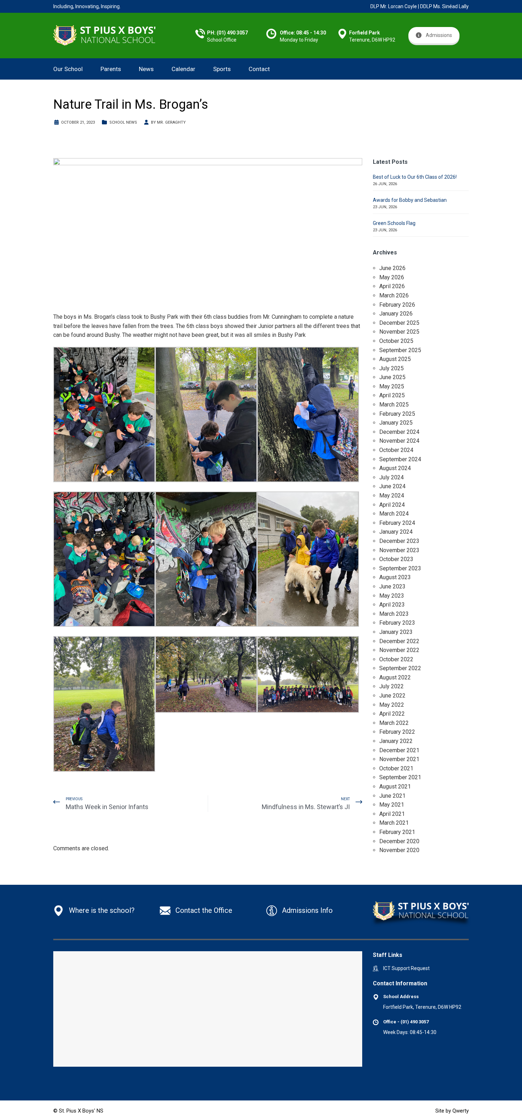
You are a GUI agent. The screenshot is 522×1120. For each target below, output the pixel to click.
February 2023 (397, 622)
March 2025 (394, 404)
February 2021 (397, 832)
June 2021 (392, 795)
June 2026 (392, 268)
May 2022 (391, 704)
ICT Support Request (406, 968)
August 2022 (395, 677)
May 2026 (391, 277)
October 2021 (396, 768)
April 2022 (392, 713)
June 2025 (392, 377)
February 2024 (397, 522)
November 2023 (399, 550)
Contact (259, 68)
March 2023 (394, 613)
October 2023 (396, 559)
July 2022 (391, 686)
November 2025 (399, 331)
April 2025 (392, 395)
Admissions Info (307, 910)
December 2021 (399, 750)
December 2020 (399, 841)
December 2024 (399, 432)
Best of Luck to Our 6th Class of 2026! (415, 177)
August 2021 (395, 786)
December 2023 (399, 541)
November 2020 (399, 850)
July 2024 (391, 477)
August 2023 (395, 577)
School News (123, 122)
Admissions (439, 35)
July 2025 (391, 368)
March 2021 (394, 822)
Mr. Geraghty (171, 122)
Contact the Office (203, 910)
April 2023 (392, 604)
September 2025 (400, 350)
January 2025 (396, 422)
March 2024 (394, 513)
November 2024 (399, 440)
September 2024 (400, 459)
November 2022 (399, 650)
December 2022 (399, 641)
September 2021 (400, 777)
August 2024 (395, 468)
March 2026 (394, 295)
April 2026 (392, 286)
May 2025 (391, 386)
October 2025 (396, 341)
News (146, 68)
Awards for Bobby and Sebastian (410, 200)
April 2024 (392, 504)
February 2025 (397, 413)
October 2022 (396, 659)
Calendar (183, 68)
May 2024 (391, 495)
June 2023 (392, 586)
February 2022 (397, 731)
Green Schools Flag (394, 223)
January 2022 (396, 741)
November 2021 (399, 759)
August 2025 (395, 359)
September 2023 (400, 568)
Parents (110, 68)
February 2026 (397, 304)
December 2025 (399, 322)
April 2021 (392, 814)
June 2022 (392, 695)
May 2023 (391, 595)
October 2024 (396, 450)
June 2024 (392, 486)
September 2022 (400, 668)
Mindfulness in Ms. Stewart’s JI (306, 807)
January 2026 (396, 313)
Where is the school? (102, 910)
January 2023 (396, 632)
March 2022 (394, 723)
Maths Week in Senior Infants (107, 807)
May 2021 (391, 804)
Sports (222, 68)
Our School (68, 68)
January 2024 (396, 531)
